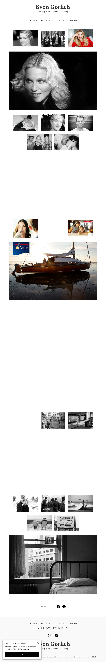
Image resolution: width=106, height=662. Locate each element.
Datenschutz (60, 628)
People (33, 20)
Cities (43, 20)
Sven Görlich (53, 8)
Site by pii (96, 657)
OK (22, 654)
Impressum (43, 628)
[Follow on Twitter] (56, 635)
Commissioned (58, 20)
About (73, 20)
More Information (21, 649)
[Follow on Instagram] (49, 635)
